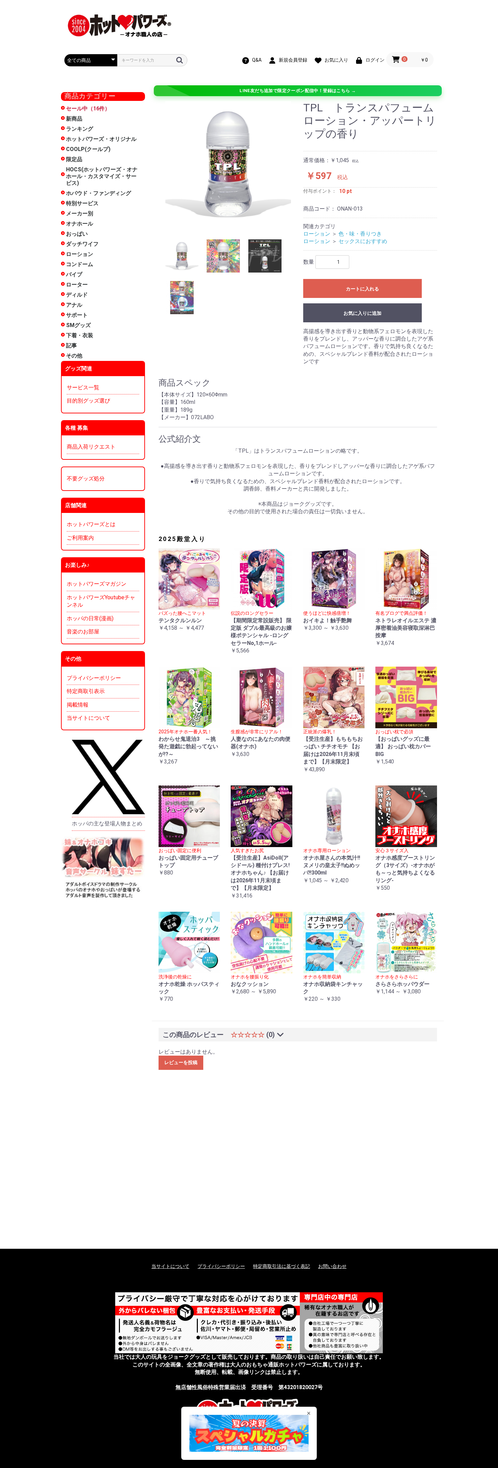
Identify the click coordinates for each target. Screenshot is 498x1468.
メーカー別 (79, 213)
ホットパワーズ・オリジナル (101, 139)
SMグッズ (78, 325)
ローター (77, 284)
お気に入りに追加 (362, 313)
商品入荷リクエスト (91, 447)
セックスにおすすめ (362, 241)
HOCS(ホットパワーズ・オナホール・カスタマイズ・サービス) (102, 176)
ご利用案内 (80, 538)
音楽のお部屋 (83, 631)
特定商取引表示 (86, 691)
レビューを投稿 (181, 1062)
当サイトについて (88, 718)
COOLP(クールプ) (88, 149)
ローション (79, 254)
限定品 (74, 159)
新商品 (74, 118)
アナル (74, 305)
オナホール (79, 223)
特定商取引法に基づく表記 (281, 1266)
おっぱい (77, 234)
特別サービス (82, 203)
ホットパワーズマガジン (96, 584)
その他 (74, 355)
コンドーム (79, 264)
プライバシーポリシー (94, 678)
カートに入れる (362, 289)
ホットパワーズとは (91, 524)
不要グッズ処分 (86, 478)
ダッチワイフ (82, 244)
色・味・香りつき (360, 234)
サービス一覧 (83, 387)
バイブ (74, 274)
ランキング (79, 129)
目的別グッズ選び (88, 400)
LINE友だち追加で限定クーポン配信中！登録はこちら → (298, 90)
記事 (71, 345)
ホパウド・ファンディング (98, 193)
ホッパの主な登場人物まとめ (107, 823)
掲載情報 (77, 704)
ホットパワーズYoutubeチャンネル (101, 601)
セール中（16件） (88, 108)
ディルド (77, 295)
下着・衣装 (79, 335)
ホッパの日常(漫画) (90, 618)
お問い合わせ (332, 1266)
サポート (77, 315)
